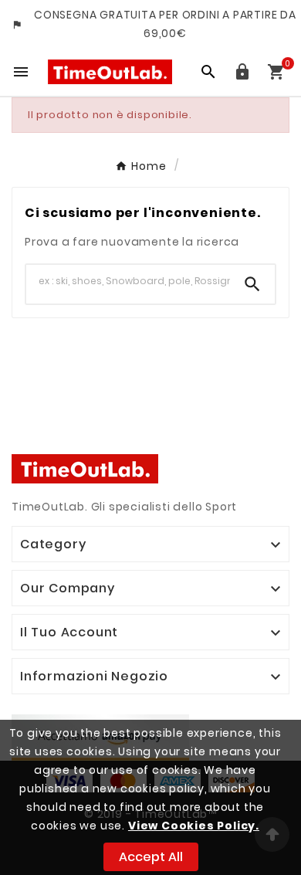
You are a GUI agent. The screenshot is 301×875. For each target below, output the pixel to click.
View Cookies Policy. (193, 825)
